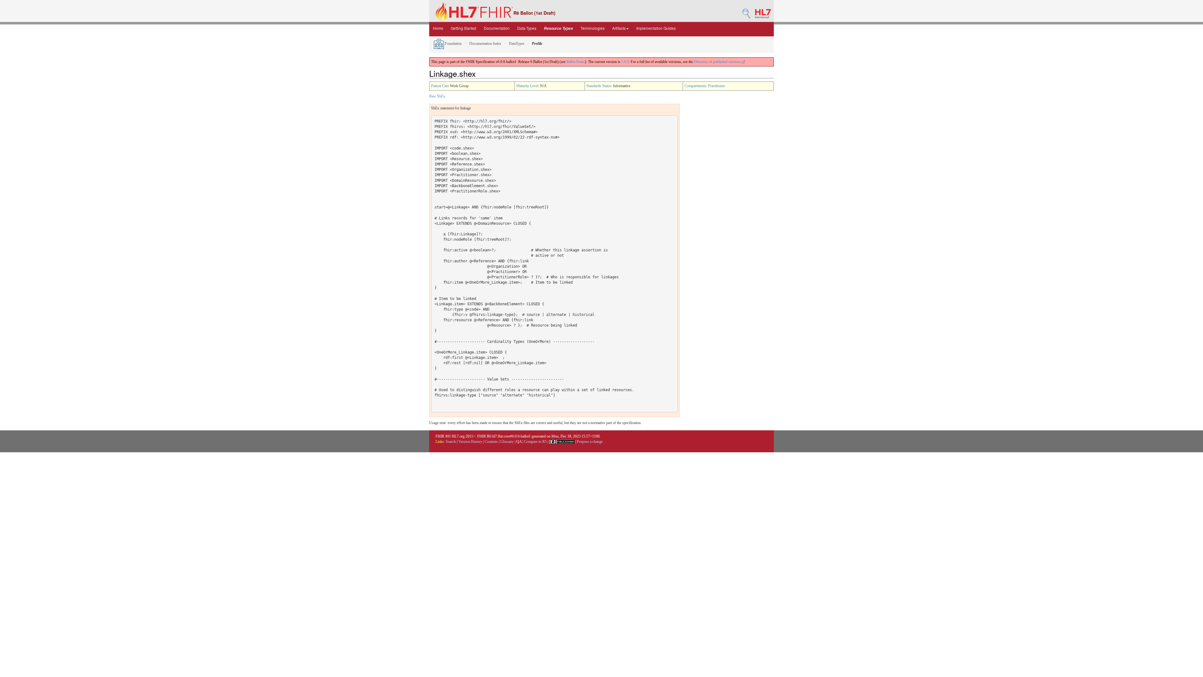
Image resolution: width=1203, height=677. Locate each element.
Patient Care (440, 86)
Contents (491, 441)
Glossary (507, 441)
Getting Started (463, 28)
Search (451, 441)
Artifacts (619, 28)
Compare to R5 (535, 441)
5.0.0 (625, 62)
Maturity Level (527, 86)
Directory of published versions (718, 62)
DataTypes (516, 43)
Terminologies (593, 28)
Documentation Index (485, 43)
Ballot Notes (575, 62)
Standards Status (598, 86)
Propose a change (590, 441)
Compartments (695, 86)
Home (438, 28)
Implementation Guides (656, 28)
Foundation (453, 43)
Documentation (497, 28)
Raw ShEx (437, 96)
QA (519, 441)
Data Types (526, 28)
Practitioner (716, 86)
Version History (470, 441)
